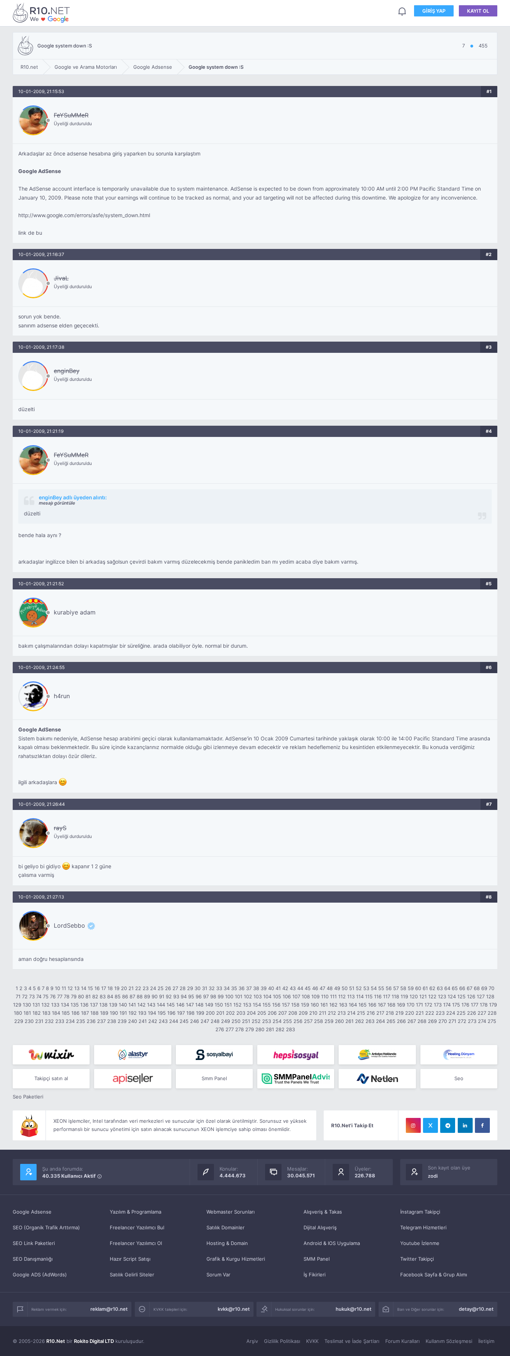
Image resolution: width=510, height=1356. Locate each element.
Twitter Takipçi (417, 1259)
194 (152, 1013)
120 (414, 996)
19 (116, 988)
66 (462, 988)
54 (374, 988)
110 (325, 996)
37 (249, 988)
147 (190, 1005)
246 (194, 1021)
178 (484, 1005)
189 (104, 1013)
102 (248, 996)
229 (18, 1021)
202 (230, 1013)
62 (432, 988)
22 (138, 988)
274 (482, 1021)
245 (184, 1021)
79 (74, 996)
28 (183, 988)
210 (313, 1013)
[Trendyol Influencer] (51, 1054)
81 (88, 996)
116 (378, 996)
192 (132, 1013)
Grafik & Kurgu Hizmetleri (235, 1259)
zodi (433, 1176)
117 (386, 996)
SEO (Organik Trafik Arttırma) (46, 1227)
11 (64, 988)
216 (371, 1013)
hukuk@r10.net (353, 1309)
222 (429, 1013)
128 (490, 996)
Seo (458, 1078)
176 (465, 1005)
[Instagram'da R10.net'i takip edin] (413, 1125)
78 (66, 996)
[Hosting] (132, 1054)
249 (225, 1021)
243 (163, 1021)
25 (161, 988)
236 (91, 1021)
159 (305, 1005)
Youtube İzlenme (419, 1243)
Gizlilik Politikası (282, 1341)
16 (97, 988)
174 (447, 1005)
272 (462, 1021)
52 (359, 988)
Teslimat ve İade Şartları (351, 1341)
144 (161, 1005)
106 (287, 996)
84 (110, 996)
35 (234, 988)
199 (200, 1013)
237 (101, 1021)
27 (175, 988)
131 (36, 1005)
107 (296, 996)
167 (382, 1005)
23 (146, 988)
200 (210, 1013)
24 (153, 988)
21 (131, 988)
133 (55, 1005)
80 (81, 996)
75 (46, 996)
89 (147, 996)
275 (492, 1021)
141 (132, 1005)
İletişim (486, 1341)
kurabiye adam (75, 612)
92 (169, 996)
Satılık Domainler (225, 1227)
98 (213, 996)
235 (80, 1021)
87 (132, 996)
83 (103, 996)
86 (125, 996)
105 (277, 996)
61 (425, 988)
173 (438, 1005)
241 (143, 1021)
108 (306, 996)
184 (56, 1013)
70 (491, 988)
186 (75, 1013)
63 (440, 988)
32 (212, 988)
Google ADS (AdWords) (40, 1275)
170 (410, 1005)
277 (230, 1029)
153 (247, 1005)
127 (481, 996)
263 (370, 1021)
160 (315, 1005)
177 (474, 1005)
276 (219, 1029)
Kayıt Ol (478, 11)
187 (85, 1013)
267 (411, 1021)
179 (493, 1005)
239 (122, 1021)
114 (360, 996)
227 (482, 1013)
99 (221, 996)
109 (315, 996)
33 (219, 988)
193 (142, 1013)
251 (246, 1021)
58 (403, 988)
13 (77, 988)
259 (328, 1021)
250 (235, 1021)
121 (423, 996)
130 (27, 1005)
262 (359, 1021)
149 (209, 1005)
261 (349, 1021)
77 (59, 996)
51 (351, 988)
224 (450, 1013)
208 (292, 1013)
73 (32, 996)
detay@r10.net (476, 1309)
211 (322, 1013)
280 (259, 1029)
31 (204, 988)
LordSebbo (69, 925)
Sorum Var (218, 1275)
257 (308, 1021)
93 (176, 996)
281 (270, 1029)
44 (300, 988)
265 (390, 1021)
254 (277, 1021)
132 (45, 1005)
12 (70, 988)
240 (132, 1021)
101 (238, 996)
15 (90, 988)
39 (264, 988)
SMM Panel (317, 1259)
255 (287, 1021)
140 (123, 1005)
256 (297, 1021)
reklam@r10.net (109, 1309)
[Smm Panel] (214, 1054)
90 (155, 996)
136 (84, 1005)
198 (190, 1013)
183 (46, 1013)
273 (472, 1021)
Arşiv (252, 1341)
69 (484, 988)
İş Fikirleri (315, 1275)
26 (168, 988)
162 (333, 1005)
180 (18, 1013)
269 (432, 1021)
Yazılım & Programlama (135, 1212)
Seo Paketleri (28, 1097)
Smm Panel (214, 1078)
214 (351, 1013)
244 (173, 1021)
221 (420, 1013)
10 (57, 988)
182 (36, 1013)
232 (49, 1021)
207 (282, 1013)
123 (442, 996)
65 (455, 988)
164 (353, 1005)
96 (199, 996)
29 (190, 988)
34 (227, 988)
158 (295, 1005)
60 (418, 988)
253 (266, 1021)
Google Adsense (32, 1212)
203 (240, 1013)
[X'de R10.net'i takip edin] (430, 1125)
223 (440, 1013)
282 (280, 1029)
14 (83, 988)
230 (29, 1021)
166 (372, 1005)
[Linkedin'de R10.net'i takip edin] (465, 1125)
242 (152, 1021)
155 (266, 1005)
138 (103, 1005)
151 (228, 1005)
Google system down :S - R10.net (42, 12)
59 (411, 988)
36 (242, 988)
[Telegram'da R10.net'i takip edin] (447, 1125)
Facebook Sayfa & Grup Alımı (433, 1275)
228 (492, 1013)
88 (140, 996)
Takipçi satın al (51, 1078)
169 (401, 1005)
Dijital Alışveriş (320, 1227)
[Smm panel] (295, 1078)
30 (197, 988)
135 (75, 1005)
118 (395, 996)
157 (286, 1005)
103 (258, 996)
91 (161, 996)
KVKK (312, 1341)
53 (366, 988)
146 (180, 1005)
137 (94, 1005)
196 (171, 1013)
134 (65, 1005)
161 (324, 1005)
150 (219, 1005)
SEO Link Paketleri (34, 1243)
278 (239, 1029)
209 (303, 1013)
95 (191, 996)
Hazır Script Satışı (130, 1259)
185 (66, 1013)
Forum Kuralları (402, 1341)
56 (389, 988)
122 (432, 996)
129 (17, 1005)
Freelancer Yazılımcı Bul (137, 1227)
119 (404, 996)
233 (59, 1021)
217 (380, 1013)
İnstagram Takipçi (420, 1212)
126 (471, 996)
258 (318, 1021)
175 (456, 1005)
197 (181, 1013)
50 (345, 988)
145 (171, 1005)
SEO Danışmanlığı (33, 1259)
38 (256, 988)
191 (123, 1013)
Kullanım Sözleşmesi (449, 1341)
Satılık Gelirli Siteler (132, 1275)
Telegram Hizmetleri (423, 1227)
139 (113, 1005)
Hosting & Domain (227, 1243)
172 (428, 1005)
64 (447, 988)
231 (39, 1021)
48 (330, 988)
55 (381, 988)
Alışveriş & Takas (323, 1212)
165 (362, 1005)
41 (278, 988)
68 (477, 988)
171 (419, 1005)
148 (199, 1005)
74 (38, 996)
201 (220, 1013)
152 (237, 1005)
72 (25, 996)
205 (261, 1013)
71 (18, 996)
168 (391, 1005)
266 (401, 1021)
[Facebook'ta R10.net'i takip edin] (482, 1125)
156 (276, 1005)
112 (342, 996)
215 (361, 1013)
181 (27, 1013)
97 (206, 996)
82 (95, 996)
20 (124, 988)
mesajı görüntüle (57, 503)
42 (285, 988)
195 (162, 1013)
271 (452, 1021)
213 (342, 1013)
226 (471, 1013)
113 (351, 996)
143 (151, 1005)
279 (249, 1029)
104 (267, 996)
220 (409, 1013)
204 (251, 1013)
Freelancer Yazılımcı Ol (136, 1243)
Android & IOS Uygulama (332, 1243)
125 (461, 996)
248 (215, 1021)
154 (257, 1005)
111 (333, 996)
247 (204, 1021)
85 (118, 996)
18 (110, 988)
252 (256, 1021)
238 (111, 1021)
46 (315, 988)
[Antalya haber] (377, 1054)
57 (396, 988)
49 (337, 988)
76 (53, 996)
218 (390, 1013)
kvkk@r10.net (234, 1309)
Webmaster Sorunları (230, 1212)
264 (380, 1021)
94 (184, 996)
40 (271, 988)
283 (290, 1029)
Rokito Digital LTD (94, 1341)
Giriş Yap (433, 11)
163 (343, 1005)
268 (421, 1021)
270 (442, 1021)
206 (272, 1013)
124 (452, 996)
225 (461, 1013)
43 (293, 988)
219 (399, 1013)
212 (332, 1013)
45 (308, 988)
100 (229, 996)
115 (369, 996)
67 (469, 988)
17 (103, 988)
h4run (62, 696)
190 (114, 1013)
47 (322, 988)
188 (94, 1013)
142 (141, 1005)
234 (70, 1021)
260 (339, 1021)
